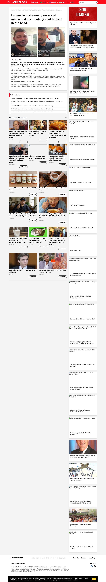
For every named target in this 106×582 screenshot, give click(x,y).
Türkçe (71, 2)
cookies (41, 578)
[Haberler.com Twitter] (94, 567)
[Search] (96, 2)
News (56, 558)
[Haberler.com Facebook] (91, 567)
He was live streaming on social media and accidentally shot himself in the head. (36, 10)
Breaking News (50, 558)
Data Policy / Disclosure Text (44, 580)
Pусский (53, 2)
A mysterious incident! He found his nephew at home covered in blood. (35, 98)
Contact (83, 558)
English (35, 2)
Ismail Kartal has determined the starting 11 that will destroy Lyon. (34, 112)
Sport (43, 558)
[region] (53, 579)
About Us (76, 558)
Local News (62, 558)
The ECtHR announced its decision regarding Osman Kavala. (32, 109)
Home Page (91, 558)
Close (93, 579)
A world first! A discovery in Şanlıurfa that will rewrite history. (32, 106)
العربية (44, 2)
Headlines (38, 558)
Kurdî (62, 2)
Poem (33, 558)
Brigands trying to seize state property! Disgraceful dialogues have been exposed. (37, 102)
